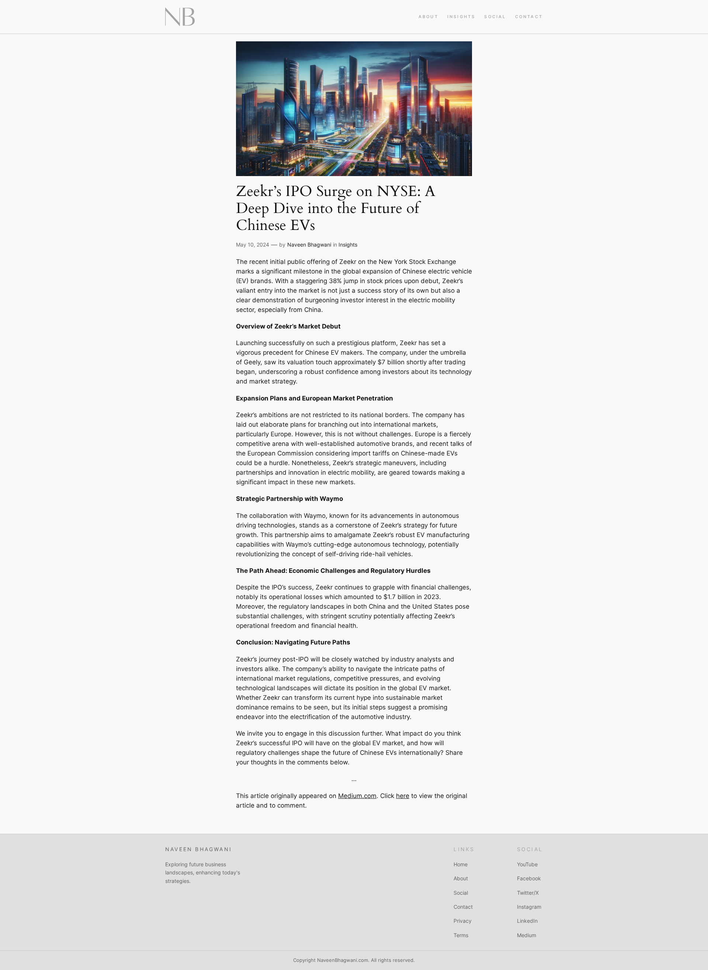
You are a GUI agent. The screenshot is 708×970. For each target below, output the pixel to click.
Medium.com (357, 795)
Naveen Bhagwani (309, 244)
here (402, 795)
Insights (348, 244)
